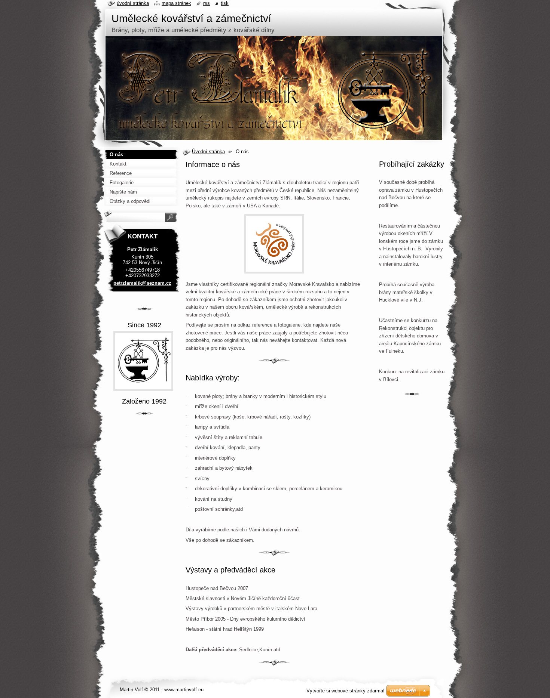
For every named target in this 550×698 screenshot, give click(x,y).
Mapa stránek (176, 3)
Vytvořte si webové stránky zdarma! (345, 691)
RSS (206, 3)
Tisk (225, 3)
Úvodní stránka (208, 151)
